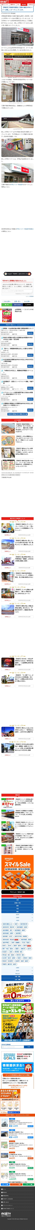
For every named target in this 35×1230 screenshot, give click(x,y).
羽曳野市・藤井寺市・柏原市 (9, 964)
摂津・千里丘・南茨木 (7, 948)
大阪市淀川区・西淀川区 (8, 927)
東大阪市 (4, 951)
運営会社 (5, 1192)
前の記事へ (7, 301)
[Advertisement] (17, 498)
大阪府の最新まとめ (7, 924)
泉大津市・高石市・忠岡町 (8, 958)
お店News (30, 4)
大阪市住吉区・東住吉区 (10, 939)
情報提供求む (6, 1195)
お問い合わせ (6, 1202)
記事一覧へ (17, 301)
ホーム (4, 1189)
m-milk (9, 477)
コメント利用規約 (30, 296)
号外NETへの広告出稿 (8, 1198)
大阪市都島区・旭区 (7, 930)
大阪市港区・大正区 (7, 936)
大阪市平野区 (5, 942)
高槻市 (17, 948)
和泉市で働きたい (11, 325)
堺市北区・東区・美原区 (8, 955)
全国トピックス (4, 4)
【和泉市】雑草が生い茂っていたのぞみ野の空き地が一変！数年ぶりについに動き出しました (24, 542)
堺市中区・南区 (20, 955)
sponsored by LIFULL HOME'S (22, 1115)
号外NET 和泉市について (8, 1208)
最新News (12, 4)
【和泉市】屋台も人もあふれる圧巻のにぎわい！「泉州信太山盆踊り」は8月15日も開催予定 (24, 730)
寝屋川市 (23, 948)
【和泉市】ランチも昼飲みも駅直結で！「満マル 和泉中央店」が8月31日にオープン (24, 591)
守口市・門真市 (26, 942)
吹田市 (4, 945)
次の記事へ (27, 301)
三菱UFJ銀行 (12, 474)
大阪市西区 (18, 933)
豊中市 (27, 945)
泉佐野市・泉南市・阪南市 (21, 961)
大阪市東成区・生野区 (7, 933)
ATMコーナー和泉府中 (16, 184)
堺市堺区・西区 (18, 951)
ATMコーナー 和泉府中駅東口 (25, 229)
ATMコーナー (5, 474)
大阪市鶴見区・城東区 (19, 930)
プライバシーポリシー (8, 1205)
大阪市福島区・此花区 (22, 927)
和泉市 (19, 958)
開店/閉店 (24, 4)
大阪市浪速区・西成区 (26, 939)
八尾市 (10, 951)
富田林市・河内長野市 (7, 961)
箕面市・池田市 (17, 945)
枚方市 (29, 948)
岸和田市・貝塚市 (27, 958)
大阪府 (13, 13)
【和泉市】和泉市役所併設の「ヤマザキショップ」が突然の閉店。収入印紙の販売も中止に (24, 575)
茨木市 (9, 945)
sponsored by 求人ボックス (23, 324)
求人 (18, 4)
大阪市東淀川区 (23, 924)
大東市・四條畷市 (15, 942)
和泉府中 (18, 474)
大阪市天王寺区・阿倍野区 (20, 936)
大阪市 (16, 924)
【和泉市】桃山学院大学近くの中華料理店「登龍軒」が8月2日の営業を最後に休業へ (24, 559)
